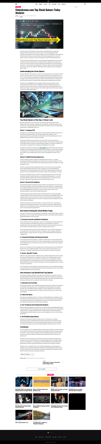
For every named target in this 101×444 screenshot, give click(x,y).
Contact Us (63, 4)
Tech (49, 4)
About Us (59, 437)
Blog (59, 4)
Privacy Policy (41, 437)
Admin (21, 16)
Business (40, 4)
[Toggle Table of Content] (31, 354)
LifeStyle (45, 4)
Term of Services (48, 437)
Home (36, 4)
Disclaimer (55, 437)
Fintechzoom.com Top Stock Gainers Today (36, 358)
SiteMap (64, 437)
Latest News (54, 4)
